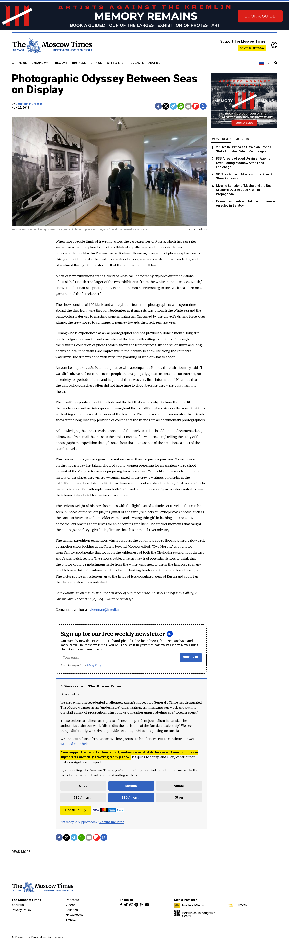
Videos (70, 905)
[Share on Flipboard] (195, 106)
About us (18, 905)
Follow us (127, 900)
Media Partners (185, 900)
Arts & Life (115, 63)
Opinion (96, 63)
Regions (61, 63)
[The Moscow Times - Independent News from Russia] (52, 45)
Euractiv (241, 905)
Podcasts (136, 63)
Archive (154, 63)
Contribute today (252, 48)
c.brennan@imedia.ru (105, 610)
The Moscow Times (26, 900)
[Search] (275, 63)
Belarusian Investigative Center (198, 914)
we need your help (74, 744)
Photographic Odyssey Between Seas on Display (105, 84)
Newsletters (74, 915)
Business (79, 63)
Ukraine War (40, 63)
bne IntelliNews (193, 905)
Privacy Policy (94, 665)
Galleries (72, 910)
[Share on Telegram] (173, 106)
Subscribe (191, 657)
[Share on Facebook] (158, 106)
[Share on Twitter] (165, 106)
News (23, 63)
